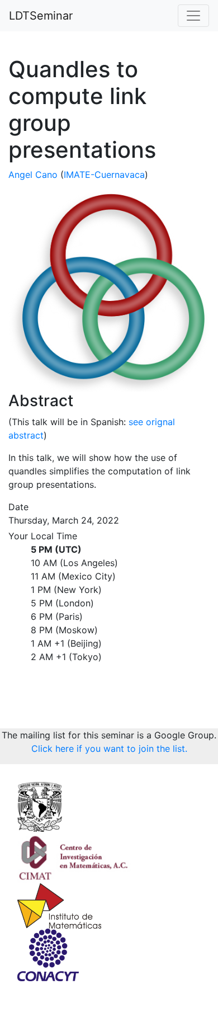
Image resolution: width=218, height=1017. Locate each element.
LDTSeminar (41, 15)
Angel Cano (33, 174)
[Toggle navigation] (193, 15)
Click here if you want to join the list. (109, 748)
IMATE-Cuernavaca (104, 174)
